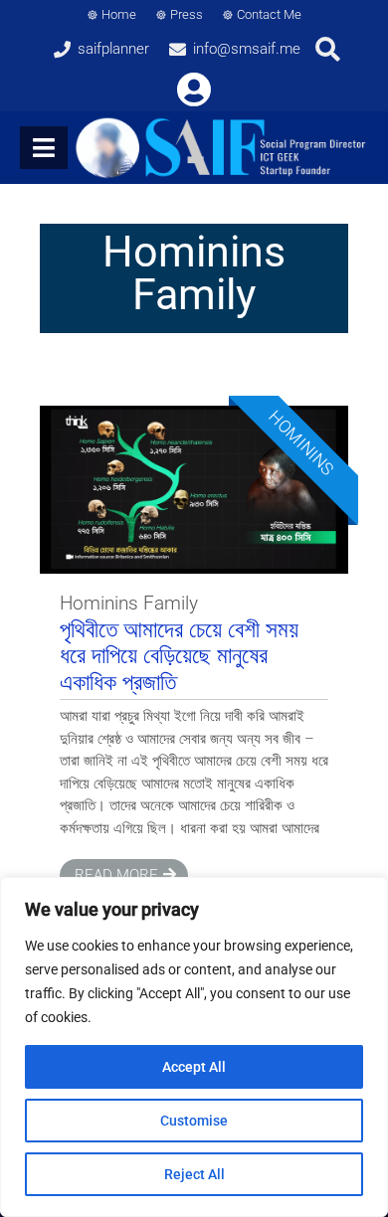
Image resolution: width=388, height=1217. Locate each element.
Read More (116, 875)
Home (118, 14)
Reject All (194, 1174)
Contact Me (269, 14)
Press (186, 14)
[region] (194, 1047)
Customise (194, 1121)
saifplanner (113, 49)
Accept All (194, 1067)
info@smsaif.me (246, 49)
